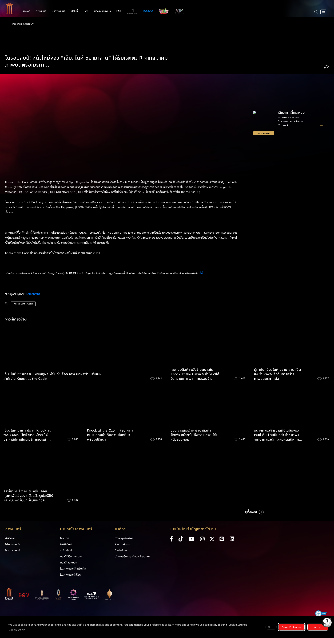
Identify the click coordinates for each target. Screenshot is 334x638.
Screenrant (33, 293)
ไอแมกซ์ (64, 538)
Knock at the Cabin (23, 303)
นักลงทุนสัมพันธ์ (102, 11)
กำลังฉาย (10, 538)
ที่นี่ (201, 273)
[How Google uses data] (26, 630)
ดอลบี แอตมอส (68, 562)
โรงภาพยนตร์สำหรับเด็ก (73, 569)
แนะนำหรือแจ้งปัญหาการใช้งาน (193, 529)
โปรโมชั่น (75, 11)
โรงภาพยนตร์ (58, 11)
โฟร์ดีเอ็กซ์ (66, 544)
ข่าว (87, 11)
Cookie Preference (291, 627)
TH (273, 627)
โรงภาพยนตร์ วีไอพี (70, 575)
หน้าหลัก (26, 11)
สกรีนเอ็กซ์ (66, 550)
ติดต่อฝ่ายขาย (122, 550)
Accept (317, 627)
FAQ (118, 11)
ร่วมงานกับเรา (122, 544)
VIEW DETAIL (264, 133)
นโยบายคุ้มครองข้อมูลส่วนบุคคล (132, 556)
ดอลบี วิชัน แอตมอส (71, 556)
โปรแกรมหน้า (12, 544)
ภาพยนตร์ (41, 11)
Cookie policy (17, 629)
